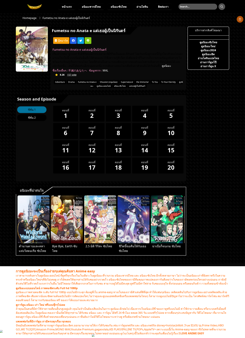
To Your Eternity (168, 82)
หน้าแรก (67, 6)
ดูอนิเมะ (166, 66)
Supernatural (127, 82)
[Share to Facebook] (73, 40)
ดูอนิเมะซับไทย (208, 42)
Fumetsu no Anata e (87, 82)
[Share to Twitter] (80, 40)
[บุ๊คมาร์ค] (240, 19)
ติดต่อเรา (163, 6)
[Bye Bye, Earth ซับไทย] (67, 219)
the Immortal (142, 82)
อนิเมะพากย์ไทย (91, 6)
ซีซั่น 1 (32, 110)
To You (155, 82)
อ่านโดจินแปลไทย (208, 58)
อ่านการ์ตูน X (208, 66)
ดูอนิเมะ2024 (208, 50)
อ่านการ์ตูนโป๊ (208, 62)
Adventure (60, 82)
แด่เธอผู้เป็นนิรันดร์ (137, 86)
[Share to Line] (88, 40)
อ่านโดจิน (142, 6)
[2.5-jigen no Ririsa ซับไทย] (100, 219)
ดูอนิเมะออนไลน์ (104, 86)
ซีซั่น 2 (32, 117)
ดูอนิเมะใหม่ (208, 46)
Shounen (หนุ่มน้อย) (109, 82)
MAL (105, 70)
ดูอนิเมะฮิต (208, 54)
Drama (71, 82)
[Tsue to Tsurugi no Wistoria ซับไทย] (34, 219)
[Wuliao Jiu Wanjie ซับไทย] (167, 219)
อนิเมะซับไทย (118, 6)
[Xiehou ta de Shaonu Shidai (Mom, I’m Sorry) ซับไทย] (134, 219)
